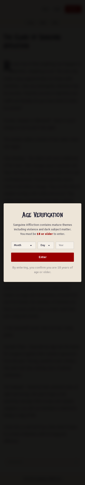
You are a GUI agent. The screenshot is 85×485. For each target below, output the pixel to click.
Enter (42, 257)
